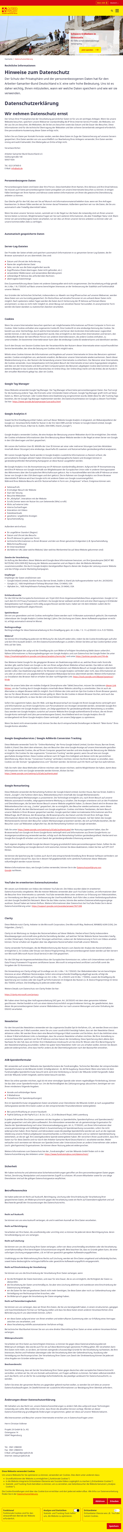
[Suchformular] (112, 11)
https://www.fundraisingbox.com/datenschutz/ (66, 1154)
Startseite (8, 59)
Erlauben (114, 1501)
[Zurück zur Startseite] (9, 11)
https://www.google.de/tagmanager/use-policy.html (36, 401)
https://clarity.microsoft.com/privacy (21, 994)
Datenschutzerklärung (27, 1494)
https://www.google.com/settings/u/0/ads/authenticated (31, 773)
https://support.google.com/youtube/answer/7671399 (57, 906)
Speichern (114, 1526)
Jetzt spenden (87, 50)
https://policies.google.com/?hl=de (91, 656)
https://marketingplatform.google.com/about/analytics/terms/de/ (35, 656)
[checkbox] (76, 1510)
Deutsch (113, 3)
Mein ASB (101, 3)
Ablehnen (100, 1501)
